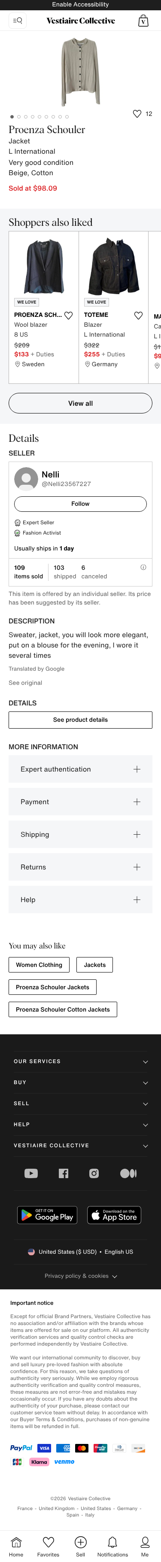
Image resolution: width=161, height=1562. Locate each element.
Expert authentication (56, 769)
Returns (33, 867)
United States (96, 1508)
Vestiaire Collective (51, 1145)
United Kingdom (57, 1508)
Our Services (37, 1061)
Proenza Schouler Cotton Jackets (63, 1009)
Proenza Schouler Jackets (52, 987)
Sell (22, 1103)
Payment (35, 801)
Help (28, 899)
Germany (127, 1508)
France (25, 1508)
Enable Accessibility (80, 4)
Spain (73, 1515)
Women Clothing (39, 964)
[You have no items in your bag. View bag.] (143, 21)
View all (80, 403)
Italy (89, 1515)
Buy (20, 1082)
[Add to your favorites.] (69, 315)
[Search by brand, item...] (18, 20)
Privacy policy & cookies (77, 1276)
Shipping (35, 834)
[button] (143, 21)
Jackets (95, 964)
